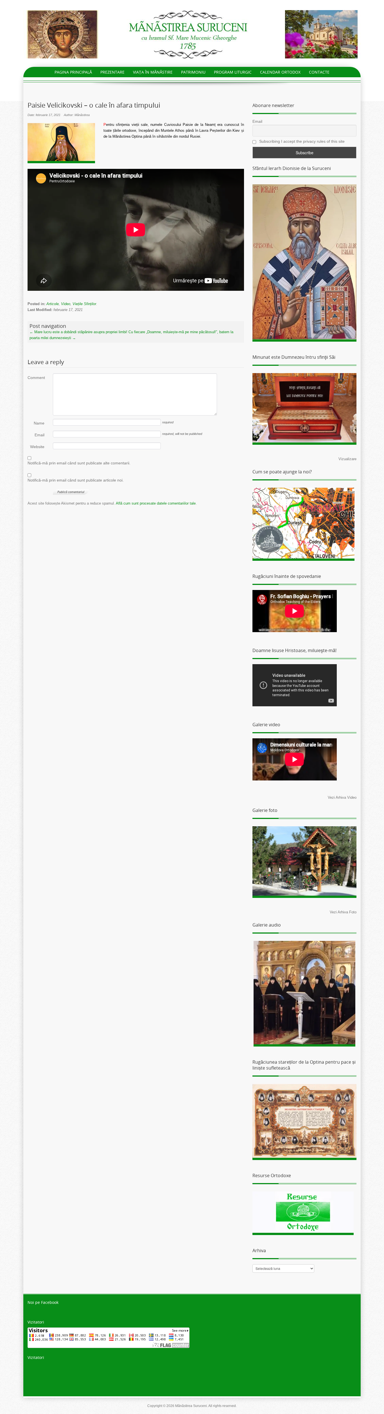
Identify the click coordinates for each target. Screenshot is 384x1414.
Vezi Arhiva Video (342, 797)
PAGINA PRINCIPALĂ (73, 72)
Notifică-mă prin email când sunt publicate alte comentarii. (79, 463)
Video (65, 304)
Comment (36, 377)
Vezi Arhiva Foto (343, 912)
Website (37, 446)
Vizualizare (347, 459)
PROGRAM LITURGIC (233, 72)
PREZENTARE (112, 72)
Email (39, 435)
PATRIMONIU (193, 72)
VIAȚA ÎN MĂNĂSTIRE (153, 72)
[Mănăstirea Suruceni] (192, 34)
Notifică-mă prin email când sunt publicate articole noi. (76, 480)
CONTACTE (319, 72)
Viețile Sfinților (84, 304)
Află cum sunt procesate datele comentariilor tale (156, 503)
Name (39, 423)
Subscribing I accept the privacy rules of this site (301, 141)
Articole (52, 304)
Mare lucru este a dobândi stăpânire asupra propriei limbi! (78, 332)
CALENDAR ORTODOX (280, 72)
